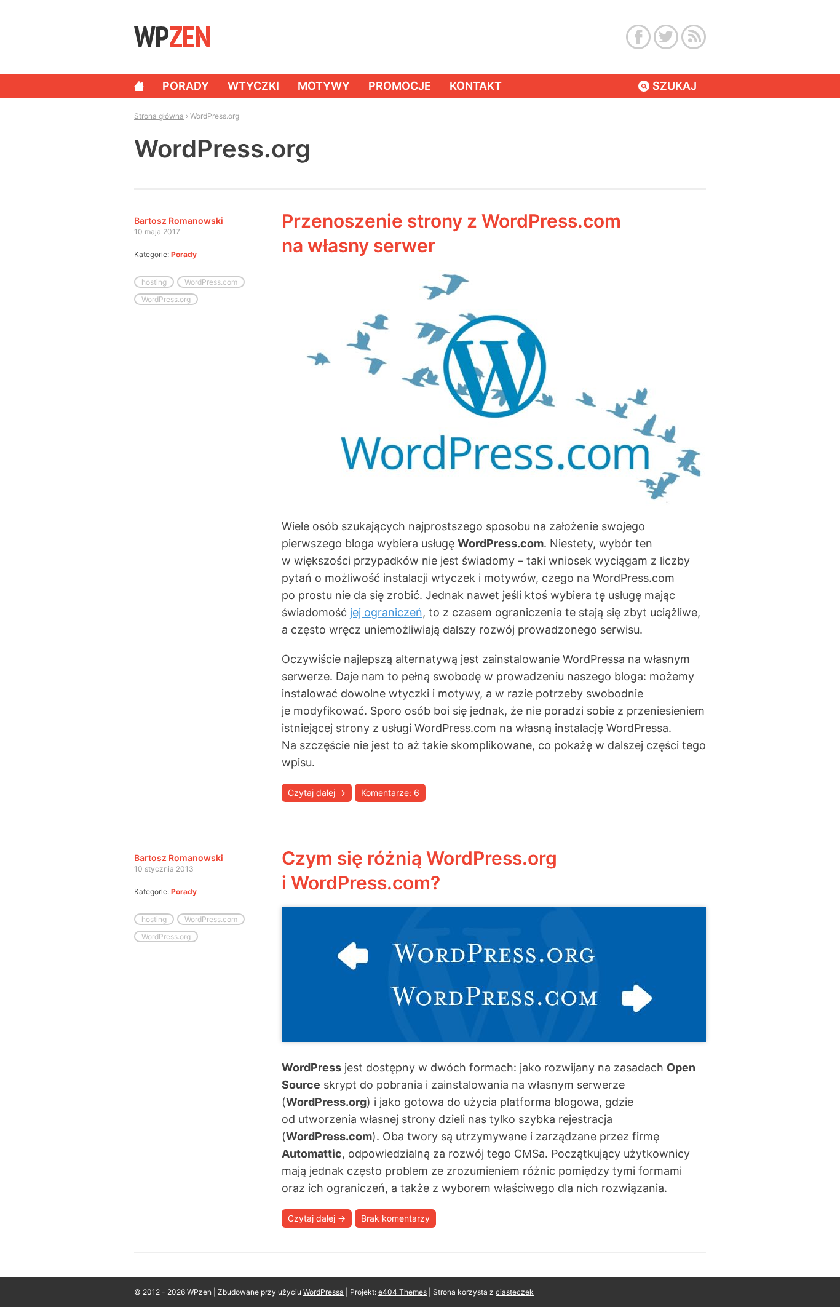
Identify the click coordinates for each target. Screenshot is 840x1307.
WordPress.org (166, 299)
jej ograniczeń (386, 612)
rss (693, 37)
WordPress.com (210, 282)
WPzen (172, 36)
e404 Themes (402, 1292)
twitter (666, 37)
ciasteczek (515, 1292)
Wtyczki (253, 85)
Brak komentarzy (395, 1218)
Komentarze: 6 (390, 792)
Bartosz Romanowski (178, 220)
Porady (185, 85)
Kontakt (476, 85)
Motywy (324, 85)
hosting (154, 282)
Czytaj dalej (317, 792)
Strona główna (139, 86)
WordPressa (323, 1292)
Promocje (399, 85)
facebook (638, 37)
